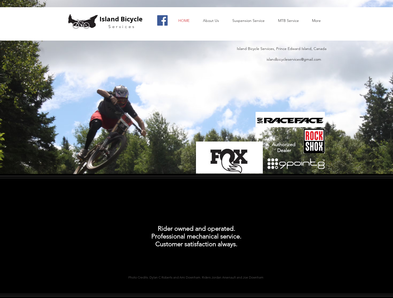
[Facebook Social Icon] (162, 20)
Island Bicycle (120, 18)
